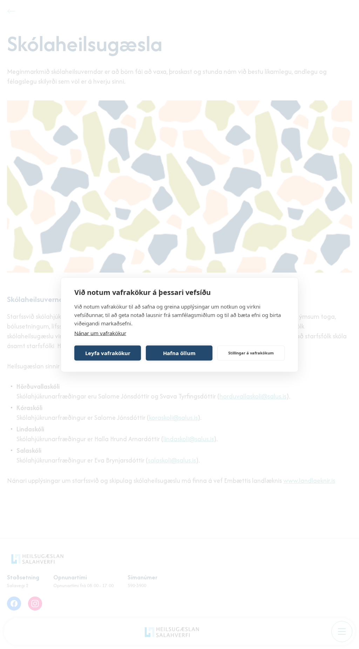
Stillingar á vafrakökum (251, 352)
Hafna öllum (179, 353)
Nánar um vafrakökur (100, 332)
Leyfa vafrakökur (107, 353)
